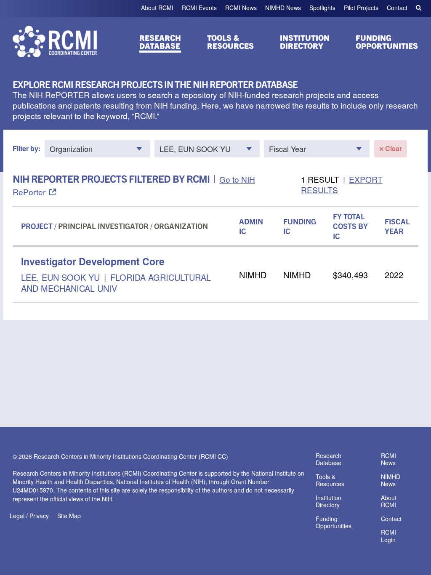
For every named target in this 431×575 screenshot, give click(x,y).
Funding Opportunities (387, 41)
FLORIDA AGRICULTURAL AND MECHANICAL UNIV (116, 282)
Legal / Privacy (29, 515)
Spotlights (322, 7)
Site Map (69, 515)
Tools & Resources (230, 41)
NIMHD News (283, 7)
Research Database (160, 41)
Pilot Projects (361, 7)
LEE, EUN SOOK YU (60, 277)
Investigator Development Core (93, 261)
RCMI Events (199, 7)
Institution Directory (305, 41)
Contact (397, 7)
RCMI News (241, 7)
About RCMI (157, 7)
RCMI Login (388, 536)
